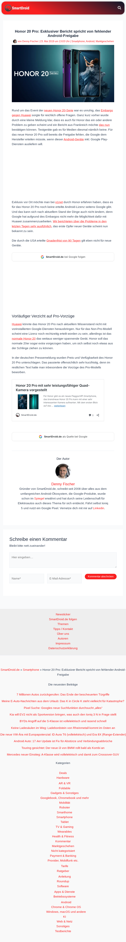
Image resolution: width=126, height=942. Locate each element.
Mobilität (64, 802)
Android (90, 41)
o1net (59, 202)
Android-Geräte (74, 139)
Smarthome (64, 812)
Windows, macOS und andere (66, 911)
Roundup (63, 881)
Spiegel (39, 498)
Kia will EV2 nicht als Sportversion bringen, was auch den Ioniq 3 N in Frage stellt (63, 714)
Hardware (63, 777)
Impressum (63, 643)
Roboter (64, 807)
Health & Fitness (63, 836)
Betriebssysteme (64, 896)
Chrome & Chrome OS (66, 907)
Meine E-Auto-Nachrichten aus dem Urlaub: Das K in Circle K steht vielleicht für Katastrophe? (63, 701)
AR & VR (65, 783)
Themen (63, 624)
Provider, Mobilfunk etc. (63, 860)
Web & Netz (65, 921)
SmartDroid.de (10, 669)
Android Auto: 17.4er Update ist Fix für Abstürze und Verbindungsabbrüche (63, 741)
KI (64, 916)
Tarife (64, 866)
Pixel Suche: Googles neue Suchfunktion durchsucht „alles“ (63, 708)
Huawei (17, 324)
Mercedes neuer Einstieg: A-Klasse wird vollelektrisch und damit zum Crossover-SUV (63, 754)
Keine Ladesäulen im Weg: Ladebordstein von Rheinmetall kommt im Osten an (63, 728)
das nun (104, 124)
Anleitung (64, 876)
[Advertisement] (63, 172)
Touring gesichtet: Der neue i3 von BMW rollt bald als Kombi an (63, 748)
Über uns (63, 633)
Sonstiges (63, 926)
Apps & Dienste (64, 891)
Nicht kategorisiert (63, 850)
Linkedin (98, 508)
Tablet (65, 822)
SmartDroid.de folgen (63, 619)
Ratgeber (63, 871)
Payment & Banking (63, 855)
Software (63, 886)
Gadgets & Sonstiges (65, 793)
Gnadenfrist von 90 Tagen (63, 240)
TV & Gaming (64, 826)
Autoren (63, 638)
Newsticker (63, 614)
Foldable (64, 788)
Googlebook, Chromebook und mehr (64, 798)
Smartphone (78, 41)
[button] (120, 8)
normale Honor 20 (24, 338)
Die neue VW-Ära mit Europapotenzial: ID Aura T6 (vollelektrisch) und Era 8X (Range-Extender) (63, 734)
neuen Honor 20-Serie (58, 110)
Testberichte (63, 931)
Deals (63, 773)
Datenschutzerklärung (63, 648)
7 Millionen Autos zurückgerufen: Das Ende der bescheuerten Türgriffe (63, 694)
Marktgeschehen (105, 41)
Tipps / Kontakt (63, 629)
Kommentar (63, 841)
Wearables (64, 831)
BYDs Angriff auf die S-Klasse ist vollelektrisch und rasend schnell (63, 721)
